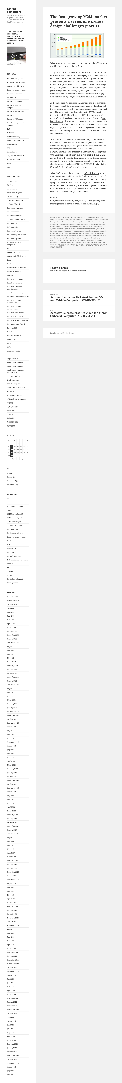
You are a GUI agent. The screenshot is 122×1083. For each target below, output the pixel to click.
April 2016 (11, 899)
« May (12, 459)
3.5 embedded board (93, 217)
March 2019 (11, 765)
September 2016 (13, 880)
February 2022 (12, 666)
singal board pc (12, 359)
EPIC (9, 248)
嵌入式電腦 (11, 411)
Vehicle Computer (13, 384)
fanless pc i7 (11, 264)
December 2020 (12, 711)
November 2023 (13, 601)
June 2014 (10, 983)
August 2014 (11, 975)
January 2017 (12, 864)
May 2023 (10, 620)
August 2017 (11, 838)
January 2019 (12, 773)
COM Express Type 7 (14, 522)
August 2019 (11, 746)
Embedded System (14, 231)
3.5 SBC (9, 185)
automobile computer (15, 506)
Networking (11, 339)
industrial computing (15, 293)
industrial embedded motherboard (76, 233)
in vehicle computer (14, 271)
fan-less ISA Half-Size (15, 533)
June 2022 (10, 654)
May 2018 (10, 803)
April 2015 (11, 945)
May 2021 (10, 696)
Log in (9, 473)
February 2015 (12, 952)
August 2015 (11, 929)
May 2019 (10, 757)
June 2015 (10, 937)
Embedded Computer (15, 208)
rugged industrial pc (14, 351)
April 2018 (11, 807)
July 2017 (10, 841)
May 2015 (10, 941)
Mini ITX (10, 332)
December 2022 (12, 631)
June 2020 (10, 734)
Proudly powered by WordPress (62, 333)
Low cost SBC (12, 328)
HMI (8, 545)
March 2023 (11, 627)
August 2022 (11, 647)
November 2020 (13, 715)
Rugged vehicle (12, 144)
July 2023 (10, 612)
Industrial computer (14, 101)
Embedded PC (12, 223)
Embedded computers (15, 78)
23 (12, 452)
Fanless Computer (13, 252)
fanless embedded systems (16, 90)
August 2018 (11, 792)
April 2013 (11, 1036)
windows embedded (14, 395)
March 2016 (11, 903)
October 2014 (12, 968)
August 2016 (11, 883)
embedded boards (61, 222)
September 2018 (13, 788)
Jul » (24, 459)
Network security (13, 137)
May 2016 (10, 895)
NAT (8, 129)
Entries (11, 477)
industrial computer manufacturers (70, 231)
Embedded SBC (12, 227)
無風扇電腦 (11, 426)
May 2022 (10, 658)
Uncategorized (12, 583)
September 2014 (13, 971)
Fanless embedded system (16, 86)
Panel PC (10, 343)
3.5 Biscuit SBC (12, 181)
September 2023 (13, 608)
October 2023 (12, 604)
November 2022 (13, 635)
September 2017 (13, 834)
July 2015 (10, 933)
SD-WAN (10, 571)
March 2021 (11, 700)
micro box (10, 552)
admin (67, 217)
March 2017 (11, 857)
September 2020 (13, 723)
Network (10, 133)
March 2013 (11, 1040)
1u (8, 499)
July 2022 (10, 650)
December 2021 (12, 673)
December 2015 (12, 914)
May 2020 (10, 738)
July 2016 (10, 887)
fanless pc (10, 260)
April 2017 (11, 853)
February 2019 (12, 769)
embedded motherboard (16, 219)
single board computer (15, 362)
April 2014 (11, 990)
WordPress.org (12, 485)
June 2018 (10, 799)
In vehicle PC (12, 98)
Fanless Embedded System (16, 256)
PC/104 (9, 347)
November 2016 (13, 872)
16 (12, 449)
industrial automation (15, 279)
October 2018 (12, 784)
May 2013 (10, 1033)
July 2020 (10, 731)
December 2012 (12, 1052)
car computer (12, 189)
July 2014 (10, 979)
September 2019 (13, 742)
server (9, 575)
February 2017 (12, 861)
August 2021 (11, 689)
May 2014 (10, 987)
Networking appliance (15, 140)
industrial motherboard (15, 313)
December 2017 (12, 822)
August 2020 (11, 727)
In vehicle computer (14, 94)
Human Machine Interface (16, 268)
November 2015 (13, 918)
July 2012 (10, 1071)
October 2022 (12, 639)
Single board (11, 152)
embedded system (91, 173)
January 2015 (12, 956)
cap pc (9, 510)
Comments (12, 481)
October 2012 (12, 1059)
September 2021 (13, 685)
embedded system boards (16, 235)
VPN (8, 167)
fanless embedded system (16, 537)
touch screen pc (13, 380)
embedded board (13, 204)
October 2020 (12, 719)
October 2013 (12, 1013)
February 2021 (12, 704)
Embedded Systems (14, 239)
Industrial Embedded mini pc (17, 297)
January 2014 (12, 1002)
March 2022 (11, 662)
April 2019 (11, 761)
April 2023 (11, 624)
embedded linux (13, 212)
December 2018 (12, 776)
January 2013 (12, 1048)
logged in (65, 271)
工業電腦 (10, 414)
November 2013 (13, 1010)
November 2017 (13, 826)
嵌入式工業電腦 (12, 407)
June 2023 (10, 616)
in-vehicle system (81, 84)
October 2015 (12, 922)
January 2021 (12, 708)
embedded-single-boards (16, 82)
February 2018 (12, 815)
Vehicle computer (13, 160)
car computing (12, 196)
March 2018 (11, 811)
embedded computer (14, 525)
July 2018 (10, 796)
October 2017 (12, 830)
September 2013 (13, 1017)
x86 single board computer (17, 399)
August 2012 (11, 1067)
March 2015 (11, 948)
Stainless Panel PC (13, 376)
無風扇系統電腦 (12, 422)
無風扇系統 (11, 418)
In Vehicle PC (12, 275)
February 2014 (12, 998)
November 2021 (13, 677)
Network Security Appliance (17, 560)
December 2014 (12, 960)
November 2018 (13, 780)
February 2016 (12, 906)
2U (8, 503)
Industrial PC (12, 115)
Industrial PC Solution (15, 119)
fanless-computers (14, 10)
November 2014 (13, 964)
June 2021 (10, 692)
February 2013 (12, 1044)
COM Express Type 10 (15, 514)
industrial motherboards (16, 316)
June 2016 (10, 891)
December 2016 (12, 868)
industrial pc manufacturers (17, 320)
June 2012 (10, 1075)
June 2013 (10, 1029)
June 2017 (10, 845)
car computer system (14, 193)
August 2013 (11, 1021)
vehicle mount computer (16, 388)
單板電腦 (10, 403)
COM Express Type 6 (14, 518)
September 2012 (13, 1063)
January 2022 (12, 669)
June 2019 (10, 754)
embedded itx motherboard (93, 222)
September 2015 (13, 925)
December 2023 (12, 597)
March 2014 (11, 994)
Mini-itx (82, 238)
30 (12, 456)
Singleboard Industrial (15, 156)
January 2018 (12, 818)
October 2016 (12, 876)
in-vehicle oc (11, 548)
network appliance (14, 556)
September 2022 (13, 643)
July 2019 (10, 750)
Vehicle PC (11, 391)
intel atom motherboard (16, 324)
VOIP (9, 163)
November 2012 (13, 1055)
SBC (8, 148)
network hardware (14, 336)
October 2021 (12, 681)
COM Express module (15, 200)
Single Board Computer (15, 579)
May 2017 (10, 849)
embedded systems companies (68, 229)
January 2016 (12, 910)
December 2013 (12, 1006)
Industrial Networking (15, 111)
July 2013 (10, 1025)
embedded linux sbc (14, 216)
